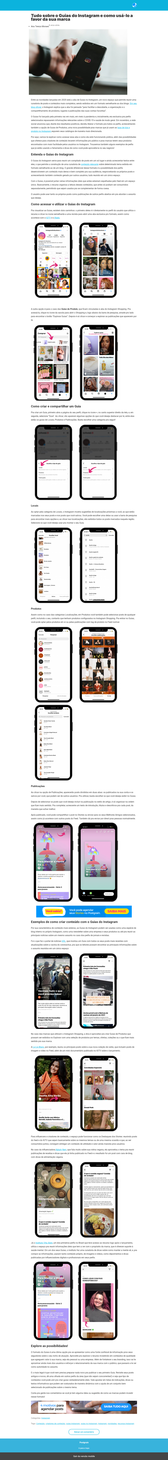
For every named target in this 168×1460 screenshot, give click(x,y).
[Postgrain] (84, 5)
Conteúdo (40, 1423)
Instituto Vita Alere (44, 1243)
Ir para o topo (84, 1448)
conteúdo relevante (89, 164)
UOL (64, 941)
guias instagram (73, 1423)
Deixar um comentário (84, 1432)
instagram (102, 1423)
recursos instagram (126, 1423)
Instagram (45, 1418)
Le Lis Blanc (38, 1047)
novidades (112, 1423)
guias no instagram (89, 1423)
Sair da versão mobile (84, 1456)
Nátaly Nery (60, 1149)
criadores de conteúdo (55, 1423)
